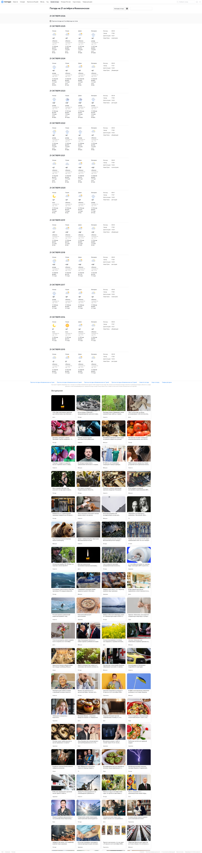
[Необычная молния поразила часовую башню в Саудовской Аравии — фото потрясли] (139, 761)
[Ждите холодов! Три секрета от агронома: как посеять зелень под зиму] (88, 660)
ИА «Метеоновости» (196, 852)
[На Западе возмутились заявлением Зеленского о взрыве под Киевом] (88, 457)
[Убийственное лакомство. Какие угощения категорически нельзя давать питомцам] (139, 457)
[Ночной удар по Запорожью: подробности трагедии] (139, 660)
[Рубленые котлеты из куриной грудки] (139, 736)
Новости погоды (144, 382)
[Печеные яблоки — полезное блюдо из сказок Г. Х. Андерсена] (88, 710)
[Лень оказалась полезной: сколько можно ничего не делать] (88, 508)
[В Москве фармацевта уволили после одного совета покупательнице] (63, 786)
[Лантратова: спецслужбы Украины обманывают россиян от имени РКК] (113, 660)
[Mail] (2, 2)
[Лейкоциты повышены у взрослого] (63, 710)
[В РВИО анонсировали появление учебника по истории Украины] (139, 685)
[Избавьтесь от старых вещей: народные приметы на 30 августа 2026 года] (63, 508)
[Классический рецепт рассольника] (88, 609)
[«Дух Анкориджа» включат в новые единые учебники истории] (88, 634)
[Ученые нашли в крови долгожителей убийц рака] (88, 432)
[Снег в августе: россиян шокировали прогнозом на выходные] (113, 559)
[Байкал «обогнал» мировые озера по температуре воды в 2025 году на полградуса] (113, 609)
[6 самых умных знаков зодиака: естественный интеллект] (139, 812)
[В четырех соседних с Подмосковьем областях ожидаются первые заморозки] (88, 483)
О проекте (142, 852)
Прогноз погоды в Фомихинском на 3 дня (42, 382)
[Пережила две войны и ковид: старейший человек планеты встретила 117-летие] (63, 685)
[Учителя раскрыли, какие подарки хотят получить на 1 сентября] (63, 634)
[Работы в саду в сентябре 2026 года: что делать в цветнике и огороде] (113, 786)
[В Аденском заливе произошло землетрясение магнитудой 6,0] (88, 812)
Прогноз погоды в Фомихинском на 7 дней (96, 382)
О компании (7, 852)
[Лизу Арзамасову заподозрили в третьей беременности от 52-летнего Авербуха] (88, 736)
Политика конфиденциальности (153, 852)
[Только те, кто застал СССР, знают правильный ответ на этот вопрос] (139, 533)
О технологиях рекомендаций (168, 852)
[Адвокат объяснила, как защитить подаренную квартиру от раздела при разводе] (139, 609)
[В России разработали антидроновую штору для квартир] (113, 508)
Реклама (13, 852)
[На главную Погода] (7, 2)
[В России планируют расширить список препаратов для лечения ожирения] (88, 837)
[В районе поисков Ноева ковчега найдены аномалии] (63, 761)
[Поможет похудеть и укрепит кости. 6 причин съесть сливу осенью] (63, 457)
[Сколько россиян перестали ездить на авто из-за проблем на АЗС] (113, 812)
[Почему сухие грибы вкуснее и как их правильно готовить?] (63, 736)
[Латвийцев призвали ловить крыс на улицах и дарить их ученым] (113, 432)
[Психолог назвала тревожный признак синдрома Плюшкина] (113, 483)
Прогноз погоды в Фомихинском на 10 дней (124, 382)
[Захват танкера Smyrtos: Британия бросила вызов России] (88, 533)
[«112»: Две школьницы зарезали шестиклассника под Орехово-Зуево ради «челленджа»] (63, 407)
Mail (2, 852)
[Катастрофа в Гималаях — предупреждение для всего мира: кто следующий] (88, 407)
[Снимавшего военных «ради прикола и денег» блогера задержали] (88, 584)
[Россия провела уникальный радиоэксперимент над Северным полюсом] (63, 609)
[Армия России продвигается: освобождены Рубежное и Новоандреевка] (88, 786)
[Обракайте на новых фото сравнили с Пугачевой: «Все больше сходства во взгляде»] (139, 508)
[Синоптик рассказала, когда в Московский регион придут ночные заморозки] (113, 533)
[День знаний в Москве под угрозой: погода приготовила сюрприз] (63, 483)
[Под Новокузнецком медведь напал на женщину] (63, 533)
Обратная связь (179, 852)
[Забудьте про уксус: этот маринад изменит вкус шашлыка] (113, 584)
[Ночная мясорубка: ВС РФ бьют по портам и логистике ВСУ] (63, 559)
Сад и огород (155, 382)
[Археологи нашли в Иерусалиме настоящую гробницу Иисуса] (63, 660)
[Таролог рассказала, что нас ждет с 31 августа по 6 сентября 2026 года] (113, 837)
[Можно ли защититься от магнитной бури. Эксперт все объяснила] (88, 685)
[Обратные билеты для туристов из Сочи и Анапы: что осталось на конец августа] (139, 837)
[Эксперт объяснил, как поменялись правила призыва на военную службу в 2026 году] (139, 634)
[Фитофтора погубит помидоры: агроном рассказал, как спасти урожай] (139, 432)
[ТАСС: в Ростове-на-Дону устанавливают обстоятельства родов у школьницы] (139, 407)
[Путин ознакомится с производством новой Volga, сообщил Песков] (139, 786)
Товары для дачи (167, 382)
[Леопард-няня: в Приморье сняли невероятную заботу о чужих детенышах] (113, 407)
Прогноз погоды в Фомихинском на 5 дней (69, 382)
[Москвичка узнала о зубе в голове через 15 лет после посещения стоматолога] (113, 736)
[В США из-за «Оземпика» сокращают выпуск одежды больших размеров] (113, 457)
